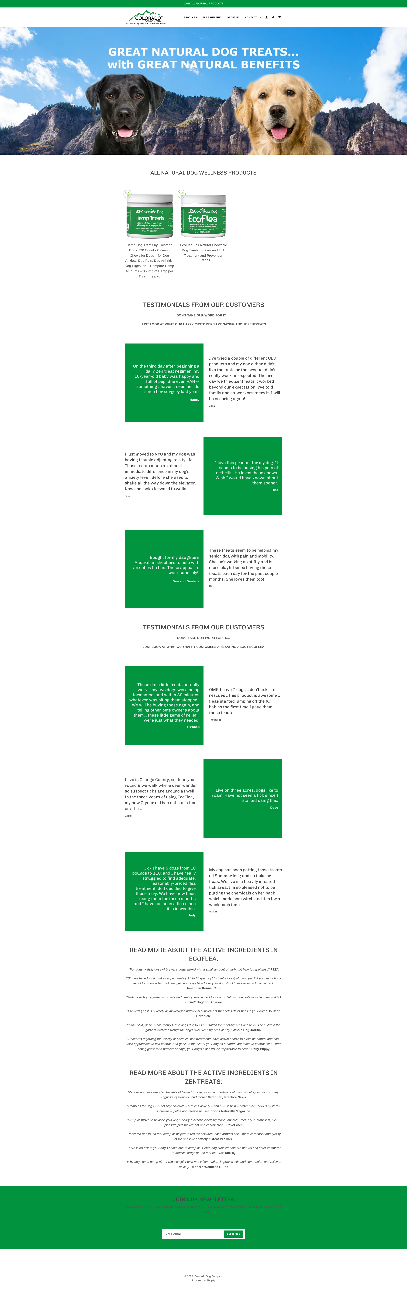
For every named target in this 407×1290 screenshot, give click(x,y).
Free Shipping (212, 17)
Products (190, 17)
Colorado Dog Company (208, 1276)
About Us (233, 17)
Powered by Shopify (203, 1280)
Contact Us (253, 17)
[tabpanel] (203, 91)
